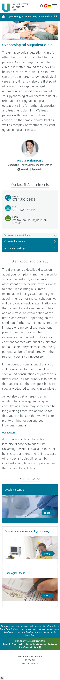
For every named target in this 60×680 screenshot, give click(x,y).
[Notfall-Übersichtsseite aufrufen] (45, 5)
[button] (41, 6)
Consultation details (14, 241)
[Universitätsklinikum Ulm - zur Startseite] (3, 16)
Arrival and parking (14, 248)
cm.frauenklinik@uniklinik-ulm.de (30, 221)
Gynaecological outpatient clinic (41, 16)
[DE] (49, 5)
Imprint (6, 644)
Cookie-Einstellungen (36, 644)
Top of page (24, 647)
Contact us (52, 644)
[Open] (2, 678)
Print (36, 647)
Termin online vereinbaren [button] (17, 235)
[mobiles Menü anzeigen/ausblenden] (55, 5)
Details (39, 169)
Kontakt (25, 169)
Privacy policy (18, 644)
